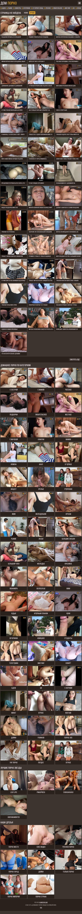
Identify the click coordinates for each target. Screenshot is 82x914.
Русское (48, 8)
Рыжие (10, 8)
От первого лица (37, 8)
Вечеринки (26, 8)
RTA (41, 907)
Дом (8, 3)
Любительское (57, 8)
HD (74, 8)
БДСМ (4, 8)
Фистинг (67, 8)
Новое (26, 13)
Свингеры (17, 8)
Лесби (79, 8)
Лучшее (32, 13)
